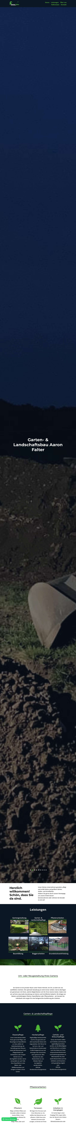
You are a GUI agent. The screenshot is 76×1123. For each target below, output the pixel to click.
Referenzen (55, 5)
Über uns (63, 2)
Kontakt (63, 5)
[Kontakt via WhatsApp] (9, 1119)
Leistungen (55, 2)
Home (47, 2)
